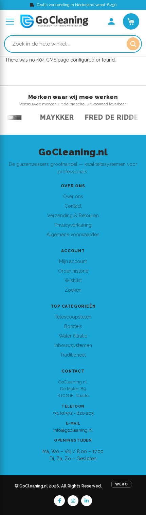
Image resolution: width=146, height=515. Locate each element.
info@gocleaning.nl (73, 430)
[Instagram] (73, 500)
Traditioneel (73, 355)
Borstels (73, 326)
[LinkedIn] (86, 500)
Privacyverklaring (73, 225)
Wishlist (73, 280)
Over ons (73, 196)
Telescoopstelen (73, 317)
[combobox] (73, 44)
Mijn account (73, 261)
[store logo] (54, 21)
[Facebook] (59, 500)
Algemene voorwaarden (73, 234)
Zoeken (73, 290)
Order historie (73, 271)
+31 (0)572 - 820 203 (73, 413)
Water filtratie (73, 336)
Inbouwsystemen (73, 345)
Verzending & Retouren (73, 215)
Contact (73, 206)
